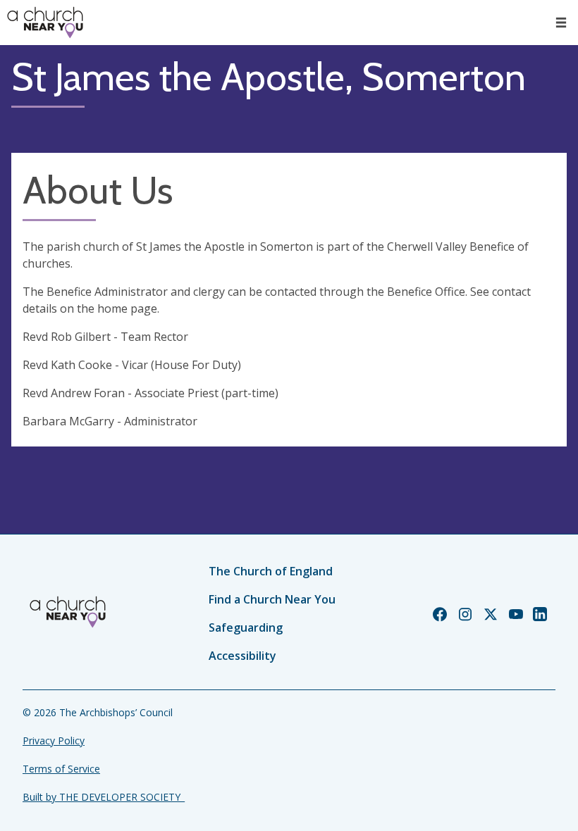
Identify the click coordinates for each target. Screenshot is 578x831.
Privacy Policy (54, 740)
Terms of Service (61, 768)
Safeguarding (246, 627)
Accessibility (242, 655)
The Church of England (271, 571)
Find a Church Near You (272, 599)
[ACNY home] (45, 22)
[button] (561, 22)
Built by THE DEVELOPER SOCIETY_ (104, 797)
